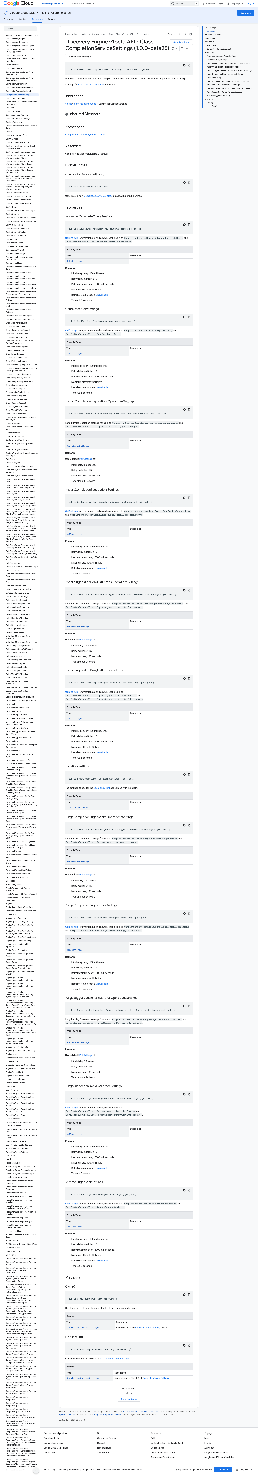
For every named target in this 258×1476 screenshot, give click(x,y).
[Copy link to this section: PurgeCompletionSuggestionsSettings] (120, 905)
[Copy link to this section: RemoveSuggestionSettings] (106, 1182)
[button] (129, 114)
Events (207, 1443)
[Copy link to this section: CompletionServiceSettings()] (107, 174)
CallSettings (71, 238)
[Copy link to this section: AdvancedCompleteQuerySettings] (116, 217)
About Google (50, 1470)
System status (104, 1452)
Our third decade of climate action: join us (122, 1470)
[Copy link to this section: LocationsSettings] (93, 766)
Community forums (106, 1438)
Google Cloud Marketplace (56, 1448)
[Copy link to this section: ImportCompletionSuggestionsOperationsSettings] (137, 401)
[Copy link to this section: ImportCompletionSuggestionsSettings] (122, 490)
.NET (43, 13)
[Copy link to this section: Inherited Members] (103, 114)
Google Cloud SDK (22, 13)
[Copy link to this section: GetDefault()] (86, 1337)
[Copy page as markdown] (182, 48)
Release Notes (104, 1448)
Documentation (81, 34)
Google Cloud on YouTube (216, 1452)
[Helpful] (186, 34)
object (68, 103)
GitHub (154, 1438)
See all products (51, 1438)
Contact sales (50, 1452)
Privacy (62, 1470)
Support (101, 1443)
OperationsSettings (77, 446)
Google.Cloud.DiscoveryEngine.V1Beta (85, 134)
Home (67, 34)
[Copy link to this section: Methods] (84, 1277)
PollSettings (85, 458)
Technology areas (51, 3)
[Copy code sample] (189, 65)
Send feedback (181, 42)
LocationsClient (102, 788)
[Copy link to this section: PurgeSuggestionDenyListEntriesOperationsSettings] (140, 998)
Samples (52, 19)
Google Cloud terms (91, 1470)
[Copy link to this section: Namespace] (88, 127)
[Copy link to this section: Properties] (86, 207)
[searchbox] (20, 28)
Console (210, 3)
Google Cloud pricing (53, 1443)
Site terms (74, 1470)
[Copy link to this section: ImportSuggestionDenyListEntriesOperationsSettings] (142, 582)
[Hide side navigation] (36, 1471)
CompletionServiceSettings (98, 195)
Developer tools (98, 34)
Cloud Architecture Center (163, 1452)
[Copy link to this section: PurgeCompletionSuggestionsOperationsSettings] (136, 817)
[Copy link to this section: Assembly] (84, 146)
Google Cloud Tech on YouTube (219, 1457)
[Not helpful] (190, 34)
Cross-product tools (80, 3)
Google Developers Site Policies (107, 1414)
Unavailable (102, 294)
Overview (9, 19)
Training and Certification (163, 1457)
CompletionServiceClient (91, 84)
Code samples (157, 1448)
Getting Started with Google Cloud (167, 1443)
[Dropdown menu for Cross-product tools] (94, 3)
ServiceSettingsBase (85, 103)
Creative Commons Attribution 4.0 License (140, 1411)
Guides (22, 19)
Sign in (251, 3)
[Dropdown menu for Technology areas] (63, 3)
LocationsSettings (77, 807)
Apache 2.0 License (67, 1414)
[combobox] (184, 3)
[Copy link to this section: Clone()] (78, 1287)
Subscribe (223, 1469)
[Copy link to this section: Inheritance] (86, 96)
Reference (37, 19)
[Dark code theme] (184, 65)
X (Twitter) (209, 1448)
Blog (206, 1438)
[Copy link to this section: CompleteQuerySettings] (102, 309)
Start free (246, 13)
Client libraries (61, 13)
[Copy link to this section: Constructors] (91, 165)
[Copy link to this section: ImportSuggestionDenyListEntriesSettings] (126, 670)
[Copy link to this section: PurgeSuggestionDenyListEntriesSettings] (125, 1086)
